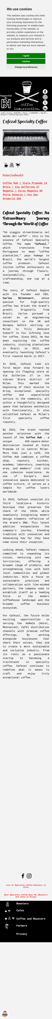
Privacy (21, 934)
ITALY (25, 113)
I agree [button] (26, 55)
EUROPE (17, 113)
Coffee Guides (6, 113)
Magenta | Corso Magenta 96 (22, 190)
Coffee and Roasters (30, 918)
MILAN (43, 113)
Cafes (20, 910)
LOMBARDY (34, 113)
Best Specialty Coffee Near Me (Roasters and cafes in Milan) (26, 896)
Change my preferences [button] (26, 67)
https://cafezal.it (13, 175)
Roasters (22, 903)
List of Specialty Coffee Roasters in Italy (26, 886)
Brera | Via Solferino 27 (21, 187)
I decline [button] (26, 61)
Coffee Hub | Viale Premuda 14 (25, 183)
